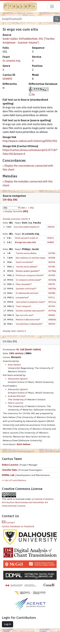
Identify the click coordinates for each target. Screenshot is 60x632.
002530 (51, 227)
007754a (52, 310)
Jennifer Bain (10, 470)
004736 (51, 262)
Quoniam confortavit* (26, 288)
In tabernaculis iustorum (27, 293)
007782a (52, 271)
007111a (52, 302)
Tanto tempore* (23, 306)
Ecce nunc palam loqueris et (26, 227)
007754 (51, 306)
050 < (24, 207)
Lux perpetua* (22, 297)
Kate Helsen (14, 364)
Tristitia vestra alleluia (26, 253)
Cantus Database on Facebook (18, 526)
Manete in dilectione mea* (28, 319)
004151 (50, 238)
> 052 (31, 207)
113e (32, 94)
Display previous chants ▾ (16, 219)
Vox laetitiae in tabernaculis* (29, 324)
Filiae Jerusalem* (24, 284)
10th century (16, 353)
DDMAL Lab (8, 475)
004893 (7, 78)
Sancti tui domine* (24, 262)
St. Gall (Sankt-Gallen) (28, 349)
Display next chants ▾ (14, 331)
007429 (51, 275)
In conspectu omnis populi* (28, 280)
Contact (10, 522)
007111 (51, 297)
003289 (51, 293)
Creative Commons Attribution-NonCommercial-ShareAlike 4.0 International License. (27, 502)
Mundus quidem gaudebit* (28, 271)
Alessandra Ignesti (18, 378)
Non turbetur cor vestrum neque (30, 258)
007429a (52, 280)
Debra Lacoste (15, 403)
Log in (7, 624)
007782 (51, 253)
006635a (52, 319)
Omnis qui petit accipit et (26, 238)
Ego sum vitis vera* (24, 315)
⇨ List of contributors (14, 480)
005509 (51, 324)
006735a (52, 288)
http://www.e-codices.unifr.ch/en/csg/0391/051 (30, 141)
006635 (51, 315)
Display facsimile (16, 211)
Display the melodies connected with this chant (28, 183)
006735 (51, 284)
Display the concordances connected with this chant (28, 167)
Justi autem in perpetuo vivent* (30, 302)
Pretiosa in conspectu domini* (30, 275)
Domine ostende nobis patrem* (30, 310)
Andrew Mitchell (16, 396)
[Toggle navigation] (52, 6)
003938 (51, 258)
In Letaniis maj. (12, 60)
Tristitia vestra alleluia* (26, 266)
